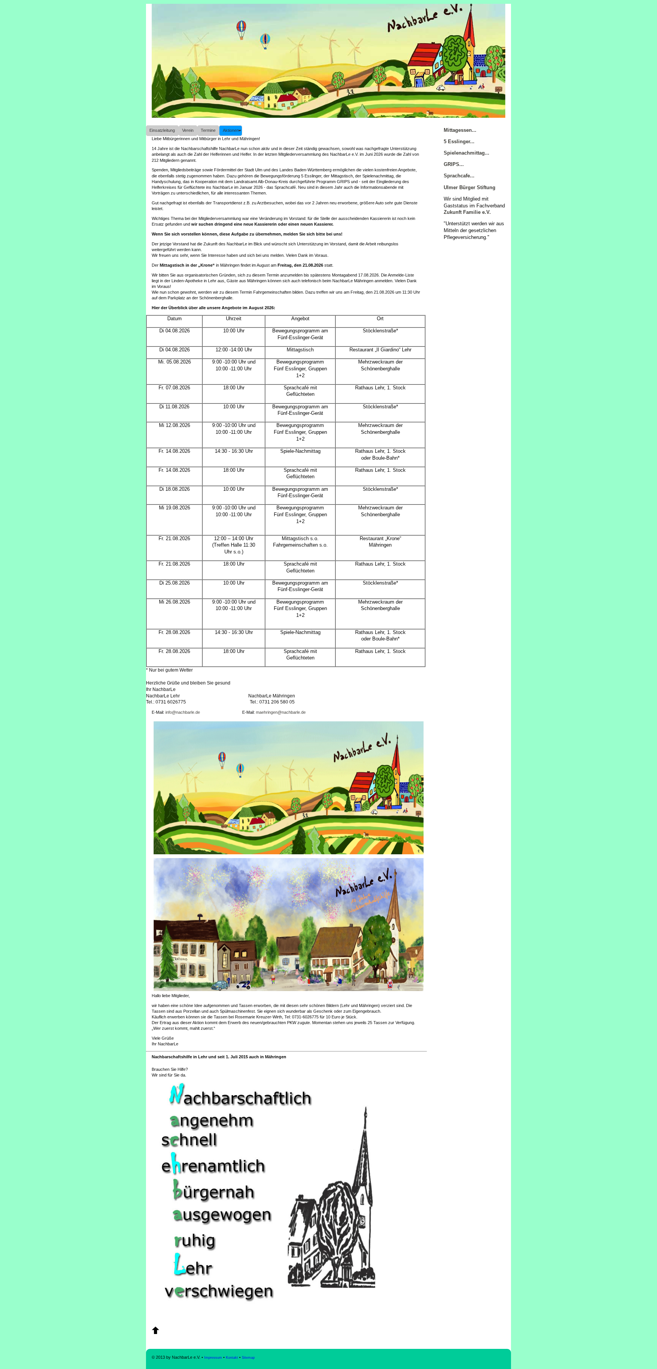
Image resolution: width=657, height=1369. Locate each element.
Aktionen (231, 130)
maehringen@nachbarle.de (281, 712)
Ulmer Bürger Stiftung (469, 187)
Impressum (213, 1358)
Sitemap (248, 1358)
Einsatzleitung (162, 130)
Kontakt (232, 1358)
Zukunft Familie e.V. (467, 212)
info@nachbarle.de (182, 712)
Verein (188, 130)
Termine (208, 130)
